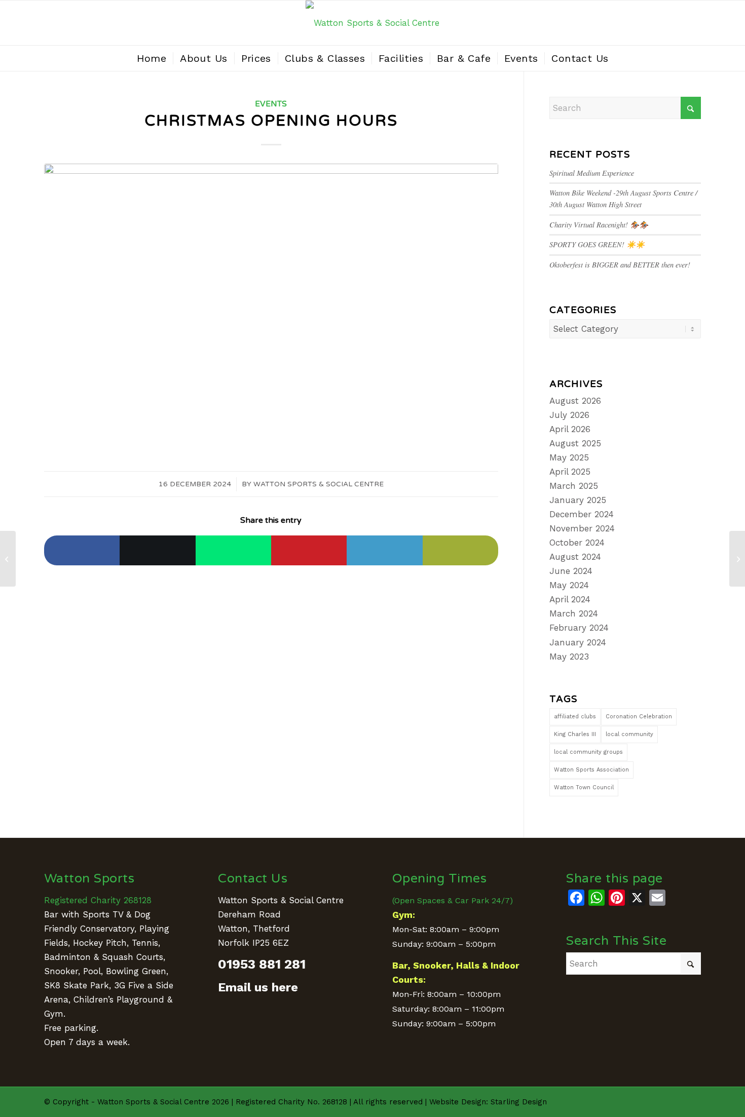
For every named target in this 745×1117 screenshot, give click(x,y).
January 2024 (577, 642)
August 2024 (575, 557)
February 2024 (579, 628)
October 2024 (577, 542)
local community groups (588, 752)
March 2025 (573, 486)
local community (629, 734)
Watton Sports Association (591, 769)
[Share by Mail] (460, 550)
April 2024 (569, 599)
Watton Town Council (584, 787)
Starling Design (519, 1101)
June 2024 (570, 571)
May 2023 (569, 656)
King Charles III (575, 734)
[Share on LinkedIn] (384, 550)
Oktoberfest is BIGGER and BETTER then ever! (619, 264)
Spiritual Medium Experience (591, 173)
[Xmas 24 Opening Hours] (271, 307)
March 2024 (573, 613)
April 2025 (569, 472)
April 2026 (569, 429)
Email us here (258, 987)
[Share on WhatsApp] (233, 550)
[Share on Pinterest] (309, 550)
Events (271, 103)
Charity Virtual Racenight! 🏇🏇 (598, 224)
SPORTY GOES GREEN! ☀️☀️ (597, 244)
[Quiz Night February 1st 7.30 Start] (737, 559)
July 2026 (569, 415)
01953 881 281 (262, 964)
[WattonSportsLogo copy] (372, 23)
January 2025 (577, 500)
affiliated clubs (575, 716)
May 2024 (569, 585)
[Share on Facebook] (82, 550)
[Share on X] (157, 550)
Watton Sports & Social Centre (318, 484)
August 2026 (575, 401)
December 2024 (581, 514)
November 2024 (582, 528)
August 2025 (575, 443)
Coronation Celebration (639, 716)
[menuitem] (151, 58)
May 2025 (569, 457)
